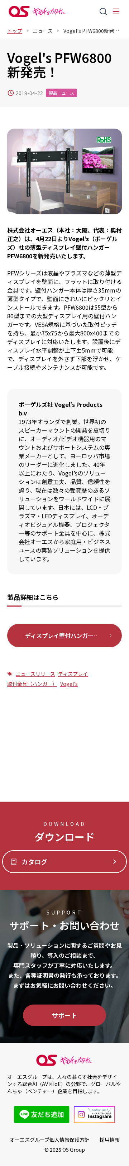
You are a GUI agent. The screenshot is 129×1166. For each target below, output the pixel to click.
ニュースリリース (35, 673)
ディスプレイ (73, 673)
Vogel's (69, 683)
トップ (14, 30)
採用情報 (110, 1139)
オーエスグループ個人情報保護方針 (50, 1139)
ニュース (43, 30)
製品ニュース (61, 93)
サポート (64, 1015)
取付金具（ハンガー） (32, 683)
